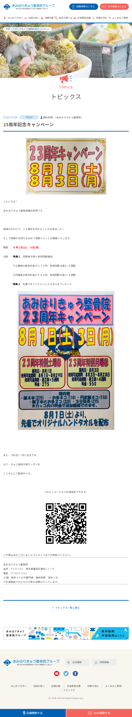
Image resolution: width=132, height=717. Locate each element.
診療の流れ (101, 17)
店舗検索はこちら (85, 6)
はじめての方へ (15, 17)
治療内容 (49, 17)
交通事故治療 (84, 17)
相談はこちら (117, 6)
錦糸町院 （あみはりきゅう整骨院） (63, 117)
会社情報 (76, 662)
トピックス (69, 690)
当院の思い (34, 17)
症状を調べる (65, 17)
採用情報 (104, 662)
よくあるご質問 (120, 17)
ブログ (29, 117)
